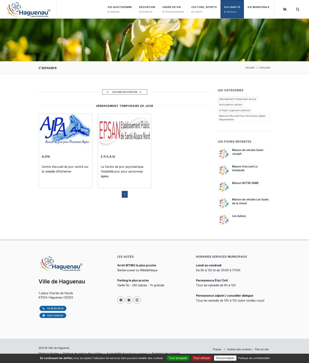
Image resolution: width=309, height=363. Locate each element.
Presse (217, 349)
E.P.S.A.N (108, 156)
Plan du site (262, 349)
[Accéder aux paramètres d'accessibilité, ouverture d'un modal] (285, 9)
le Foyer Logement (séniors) (234, 110)
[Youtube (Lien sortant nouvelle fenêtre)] (137, 300)
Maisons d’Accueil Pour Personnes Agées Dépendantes (242, 117)
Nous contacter (55, 315)
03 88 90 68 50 (55, 308)
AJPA (46, 156)
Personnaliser (225, 358)
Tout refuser (201, 358)
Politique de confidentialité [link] (254, 358)
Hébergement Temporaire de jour (237, 99)
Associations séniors (230, 104)
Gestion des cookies (239, 349)
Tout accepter (178, 358)
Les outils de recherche (125, 92)
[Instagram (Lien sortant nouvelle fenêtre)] (129, 300)
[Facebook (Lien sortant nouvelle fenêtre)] (120, 300)
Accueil (250, 67)
